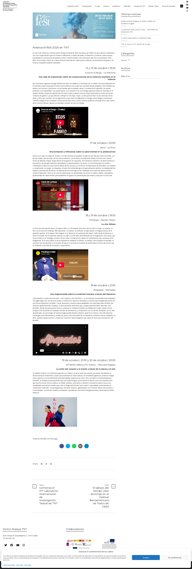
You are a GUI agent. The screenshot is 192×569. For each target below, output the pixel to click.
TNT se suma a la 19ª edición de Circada (135, 44)
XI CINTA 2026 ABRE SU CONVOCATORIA (136, 38)
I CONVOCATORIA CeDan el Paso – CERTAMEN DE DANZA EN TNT (139, 31)
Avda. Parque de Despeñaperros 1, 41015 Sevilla (20, 536)
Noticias (125, 60)
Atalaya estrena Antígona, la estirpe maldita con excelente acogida (138, 22)
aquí (55, 439)
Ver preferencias (174, 557)
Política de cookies (9, 565)
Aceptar (146, 557)
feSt (64, 53)
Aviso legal (19, 565)
